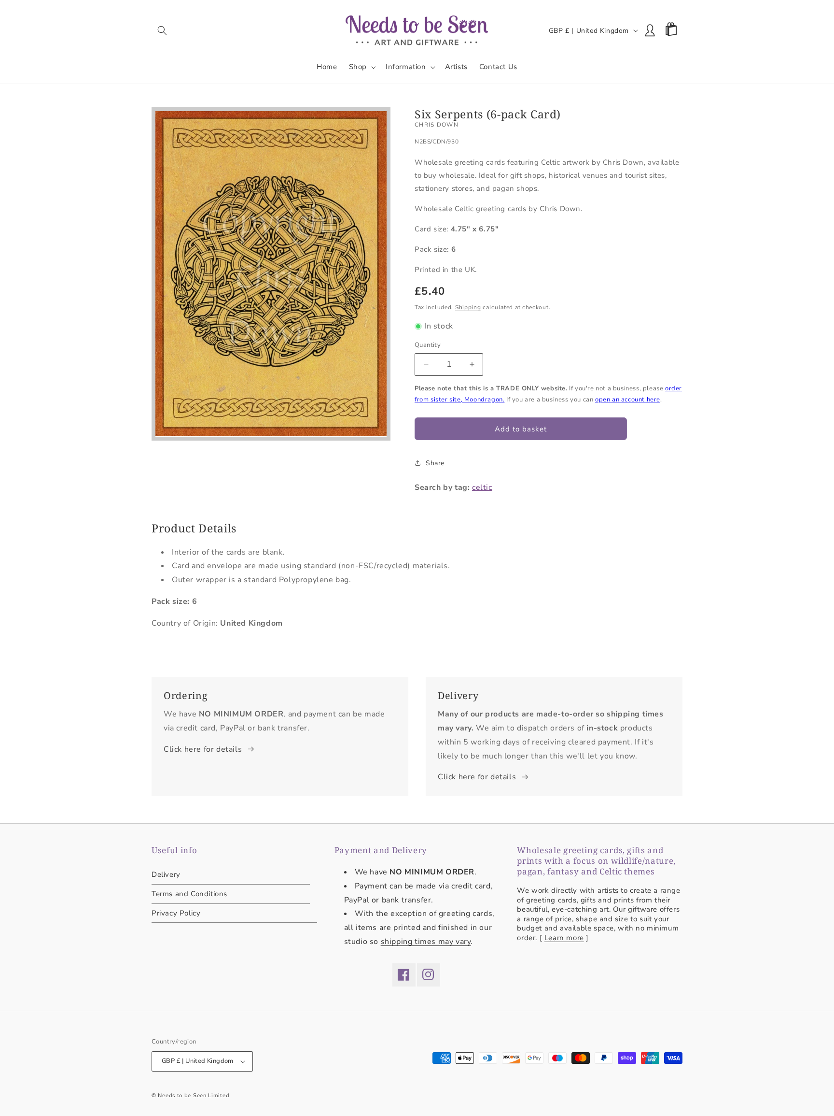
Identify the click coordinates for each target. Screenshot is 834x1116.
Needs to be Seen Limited (193, 1095)
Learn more (564, 938)
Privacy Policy (176, 913)
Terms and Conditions (189, 894)
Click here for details (203, 749)
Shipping (468, 307)
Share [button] (435, 463)
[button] (162, 30)
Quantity (428, 345)
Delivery (166, 875)
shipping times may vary (426, 941)
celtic (482, 487)
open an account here (627, 399)
